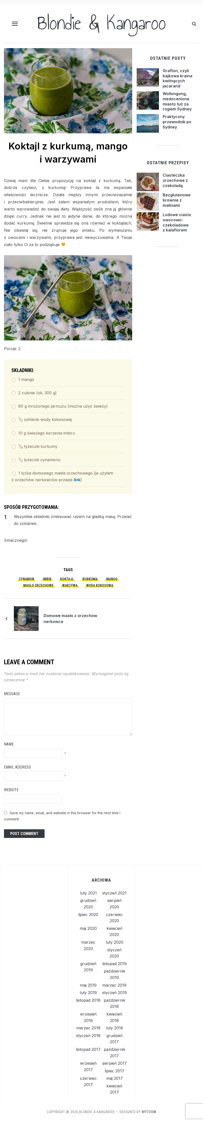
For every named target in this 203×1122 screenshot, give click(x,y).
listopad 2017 (88, 1049)
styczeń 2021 (114, 893)
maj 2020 (88, 928)
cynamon (26, 579)
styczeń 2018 (88, 1035)
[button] (15, 24)
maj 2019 (88, 985)
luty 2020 (114, 942)
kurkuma (90, 579)
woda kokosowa (99, 585)
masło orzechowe (38, 585)
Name (9, 744)
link (77, 479)
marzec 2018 (88, 1027)
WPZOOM (149, 1112)
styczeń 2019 (114, 992)
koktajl (67, 579)
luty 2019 (88, 992)
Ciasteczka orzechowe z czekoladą (175, 180)
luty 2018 (114, 1027)
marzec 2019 (114, 985)
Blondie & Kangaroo (101, 23)
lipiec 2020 (88, 914)
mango (112, 579)
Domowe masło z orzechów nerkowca (70, 618)
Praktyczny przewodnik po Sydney (177, 121)
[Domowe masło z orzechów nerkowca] (26, 618)
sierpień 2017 (114, 1063)
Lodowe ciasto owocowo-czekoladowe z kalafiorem (177, 222)
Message (12, 693)
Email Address (17, 767)
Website (11, 790)
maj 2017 (114, 1078)
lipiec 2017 (114, 1070)
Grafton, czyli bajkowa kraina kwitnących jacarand (177, 78)
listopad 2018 (88, 1000)
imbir (47, 579)
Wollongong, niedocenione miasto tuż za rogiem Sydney (177, 101)
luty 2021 (88, 893)
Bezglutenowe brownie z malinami (177, 200)
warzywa (69, 585)
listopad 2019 (114, 963)
